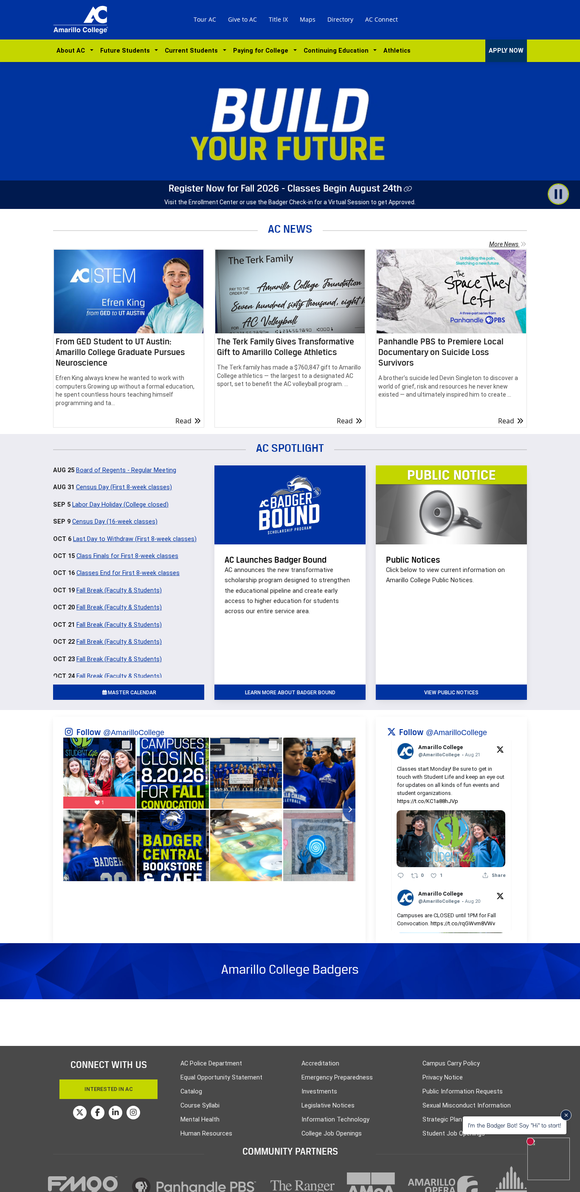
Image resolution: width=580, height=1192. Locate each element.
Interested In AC (108, 1089)
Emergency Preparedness (337, 1077)
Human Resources (206, 1133)
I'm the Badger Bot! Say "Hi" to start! (514, 1125)
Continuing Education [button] (338, 50)
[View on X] (500, 749)
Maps (307, 19)
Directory (340, 19)
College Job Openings (331, 1133)
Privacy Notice (442, 1077)
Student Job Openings (453, 1133)
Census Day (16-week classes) (115, 521)
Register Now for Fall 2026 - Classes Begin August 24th (285, 188)
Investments (319, 1091)
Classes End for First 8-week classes (128, 573)
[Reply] (400, 875)
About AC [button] (72, 50)
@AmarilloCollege (133, 732)
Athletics (397, 50)
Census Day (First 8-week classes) (124, 487)
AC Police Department (211, 1063)
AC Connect (381, 19)
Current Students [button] (193, 50)
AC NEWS (290, 228)
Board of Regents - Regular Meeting (126, 470)
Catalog (191, 1091)
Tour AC (205, 19)
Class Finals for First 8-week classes (127, 556)
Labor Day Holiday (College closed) (120, 504)
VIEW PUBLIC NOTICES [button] (451, 693)
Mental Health (200, 1119)
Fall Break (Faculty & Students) (119, 590)
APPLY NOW (506, 50)
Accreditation (320, 1063)
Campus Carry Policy (451, 1063)
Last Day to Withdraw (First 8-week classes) (135, 539)
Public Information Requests (462, 1091)
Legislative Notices (328, 1105)
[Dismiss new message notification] (566, 1115)
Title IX (278, 19)
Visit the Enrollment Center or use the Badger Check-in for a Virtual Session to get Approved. (290, 202)
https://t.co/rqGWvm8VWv (463, 923)
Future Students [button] (126, 50)
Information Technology (335, 1119)
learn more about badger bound (290, 693)
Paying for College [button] (262, 50)
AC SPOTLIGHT (290, 447)
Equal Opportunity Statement (221, 1077)
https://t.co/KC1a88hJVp (427, 801)
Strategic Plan (442, 1119)
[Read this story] (128, 291)
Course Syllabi (200, 1105)
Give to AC (242, 19)
